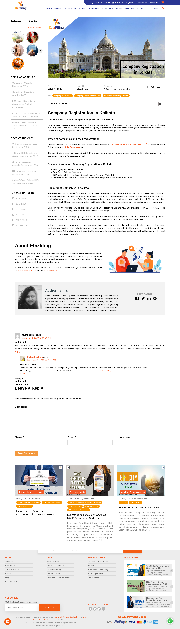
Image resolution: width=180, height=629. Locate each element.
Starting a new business (52, 502)
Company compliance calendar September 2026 (25, 164)
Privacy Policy (53, 561)
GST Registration (95, 573)
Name (19, 437)
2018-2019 (21, 198)
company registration (63, 96)
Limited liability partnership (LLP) (129, 144)
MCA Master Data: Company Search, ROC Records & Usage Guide (157, 584)
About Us (9, 561)
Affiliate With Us (12, 569)
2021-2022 (21, 214)
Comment (22, 406)
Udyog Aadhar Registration (79, 510)
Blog (7, 578)
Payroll (91, 565)
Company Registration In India (88, 96)
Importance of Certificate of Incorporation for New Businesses (35, 513)
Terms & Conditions (55, 565)
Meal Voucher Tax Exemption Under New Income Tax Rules (156, 600)
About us (154, 2)
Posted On (52, 86)
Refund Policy (44, 620)
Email (71, 437)
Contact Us (10, 565)
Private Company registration (116, 96)
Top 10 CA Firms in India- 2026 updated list (157, 567)
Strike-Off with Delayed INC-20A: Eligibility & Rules (25, 182)
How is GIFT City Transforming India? (139, 507)
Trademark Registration (98, 561)
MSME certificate (75, 506)
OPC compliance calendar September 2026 (24, 145)
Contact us (141, 2)
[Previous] (13, 51)
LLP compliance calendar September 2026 (24, 173)
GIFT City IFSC (135, 502)
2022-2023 (21, 220)
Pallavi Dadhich (35, 357)
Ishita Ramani (83, 89)
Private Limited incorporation (29, 502)
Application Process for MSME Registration (85, 502)
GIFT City (123, 502)
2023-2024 (21, 225)
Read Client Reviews (14, 582)
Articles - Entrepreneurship (117, 89)
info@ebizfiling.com (107, 371)
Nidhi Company (72, 147)
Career (8, 573)
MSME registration (91, 506)
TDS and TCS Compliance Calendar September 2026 (25, 155)
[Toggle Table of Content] (159, 104)
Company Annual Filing (98, 569)
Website (125, 437)
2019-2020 (21, 203)
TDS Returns (93, 578)
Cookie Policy (75, 617)
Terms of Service (61, 617)
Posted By (81, 86)
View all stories (35, 27)
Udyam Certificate (24, 506)
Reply (17, 351)
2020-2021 (21, 209)
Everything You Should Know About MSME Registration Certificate (86, 516)
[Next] (40, 51)
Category (108, 86)
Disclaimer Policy (54, 569)
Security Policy (53, 573)
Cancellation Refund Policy (58, 578)
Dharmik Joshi (141, 499)
